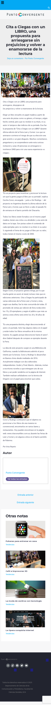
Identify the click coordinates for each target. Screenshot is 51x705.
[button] (2, 2)
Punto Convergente (15, 472)
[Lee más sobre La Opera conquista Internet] (25, 619)
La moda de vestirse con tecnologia (24, 601)
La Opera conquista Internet (20, 630)
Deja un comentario (15, 58)
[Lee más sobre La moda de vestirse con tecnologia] (25, 589)
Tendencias (10, 545)
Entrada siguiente (25, 502)
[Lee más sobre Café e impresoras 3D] (25, 559)
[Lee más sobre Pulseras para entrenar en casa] (25, 529)
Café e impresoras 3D (16, 571)
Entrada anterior (25, 495)
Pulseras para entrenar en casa (21, 541)
